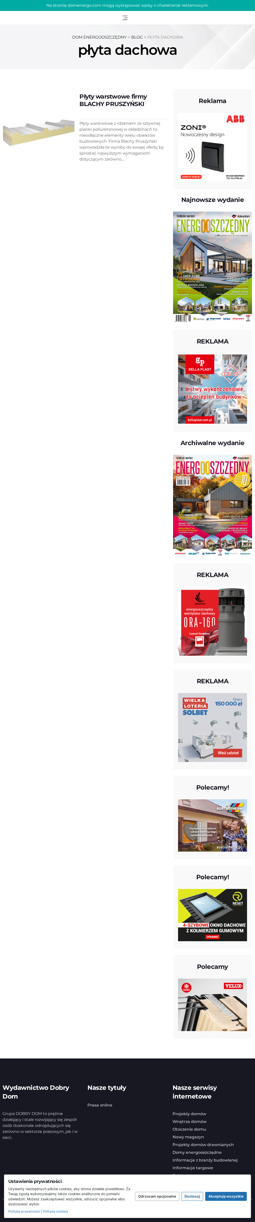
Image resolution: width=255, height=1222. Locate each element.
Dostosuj (192, 1196)
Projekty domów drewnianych (203, 1144)
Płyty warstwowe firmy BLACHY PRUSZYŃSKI (113, 100)
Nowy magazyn (188, 1137)
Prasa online (99, 1105)
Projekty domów (189, 1113)
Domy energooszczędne (197, 1152)
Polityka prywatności (24, 1211)
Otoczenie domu (189, 1129)
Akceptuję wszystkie (226, 1196)
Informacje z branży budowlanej (205, 1160)
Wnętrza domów (189, 1121)
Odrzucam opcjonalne (157, 1196)
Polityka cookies (55, 1211)
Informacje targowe (193, 1167)
